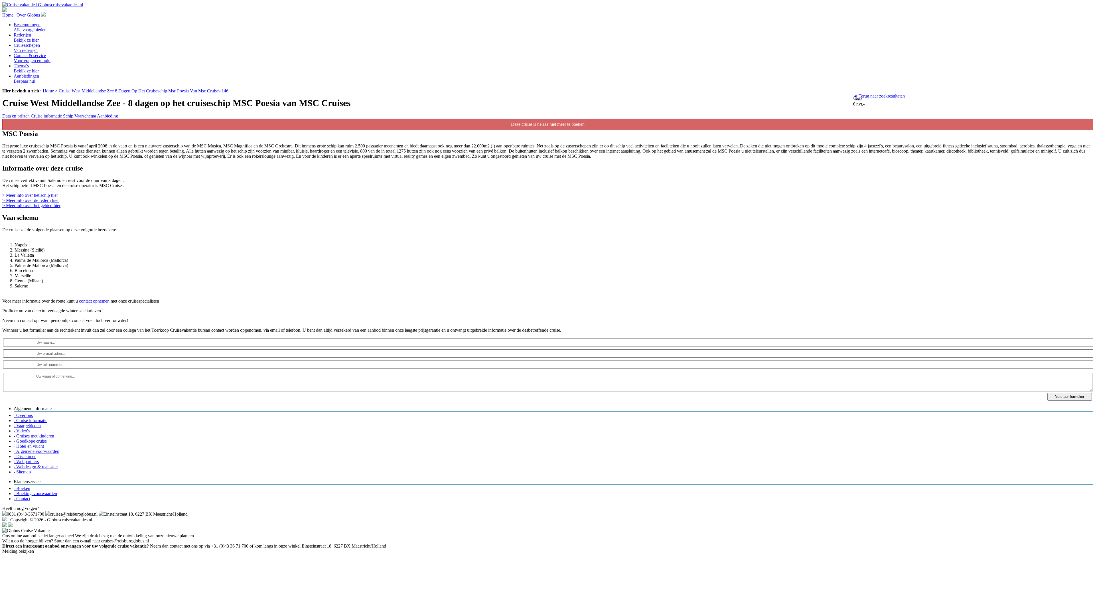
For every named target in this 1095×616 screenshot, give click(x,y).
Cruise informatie (46, 116)
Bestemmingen (30, 27)
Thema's (26, 68)
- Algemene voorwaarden (36, 451)
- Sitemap (22, 471)
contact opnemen (94, 301)
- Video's (22, 430)
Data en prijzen (16, 116)
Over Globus (28, 15)
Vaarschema (85, 116)
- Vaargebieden (27, 425)
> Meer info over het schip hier (30, 195)
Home (7, 15)
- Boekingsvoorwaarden (35, 493)
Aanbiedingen (26, 79)
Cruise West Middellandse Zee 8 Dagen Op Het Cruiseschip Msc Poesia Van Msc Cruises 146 (143, 90)
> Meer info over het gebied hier (31, 205)
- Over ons (23, 415)
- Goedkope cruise (30, 441)
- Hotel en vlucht (29, 446)
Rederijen (26, 37)
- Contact (22, 498)
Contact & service (32, 58)
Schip (68, 116)
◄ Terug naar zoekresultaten (879, 96)
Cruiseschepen (27, 48)
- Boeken (22, 488)
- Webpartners (26, 461)
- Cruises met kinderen (34, 435)
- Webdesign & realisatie (36, 466)
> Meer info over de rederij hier (30, 200)
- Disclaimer (25, 456)
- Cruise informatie (30, 420)
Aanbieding (107, 116)
